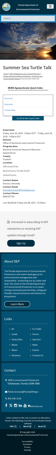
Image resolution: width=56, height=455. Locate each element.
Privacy (27, 447)
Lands (14, 334)
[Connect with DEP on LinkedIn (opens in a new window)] (21, 404)
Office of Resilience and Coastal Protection (24, 74)
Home (5, 74)
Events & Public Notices (11, 79)
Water (14, 350)
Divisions (16, 355)
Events (35, 350)
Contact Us (37, 355)
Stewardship (9, 110)
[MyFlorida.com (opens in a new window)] (36, 405)
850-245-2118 (14, 398)
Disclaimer (27, 444)
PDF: (12, 426)
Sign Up (21, 243)
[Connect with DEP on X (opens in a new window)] (11, 404)
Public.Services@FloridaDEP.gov (23, 391)
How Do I (36, 339)
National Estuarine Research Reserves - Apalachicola (22, 76)
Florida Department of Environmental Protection (27, 435)
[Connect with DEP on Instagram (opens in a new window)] (16, 404)
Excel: (41, 426)
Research (8, 98)
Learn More (17, 304)
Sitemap (27, 450)
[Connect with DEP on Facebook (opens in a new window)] (6, 404)
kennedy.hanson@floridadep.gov (19, 190)
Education (8, 104)
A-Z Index (36, 329)
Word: (26, 426)
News (35, 344)
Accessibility (27, 441)
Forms (35, 334)
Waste (15, 344)
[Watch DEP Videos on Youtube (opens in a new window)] (25, 404)
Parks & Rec (17, 339)
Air (13, 329)
